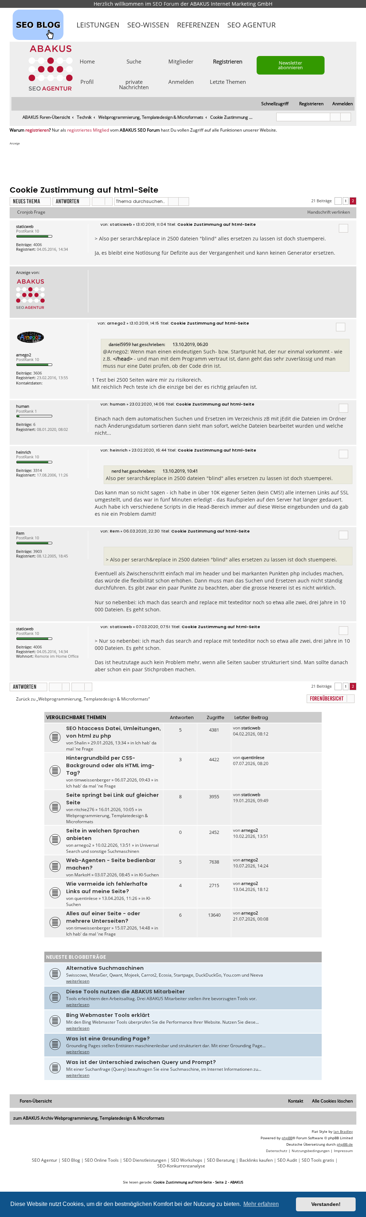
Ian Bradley (343, 1131)
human (22, 406)
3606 (37, 373)
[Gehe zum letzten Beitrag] (263, 728)
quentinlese (252, 757)
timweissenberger (92, 780)
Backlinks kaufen (256, 1160)
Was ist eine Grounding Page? (108, 1038)
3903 (37, 551)
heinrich (23, 452)
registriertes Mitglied (88, 130)
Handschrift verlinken (328, 212)
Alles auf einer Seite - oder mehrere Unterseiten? (103, 917)
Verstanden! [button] (326, 1204)
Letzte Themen (228, 81)
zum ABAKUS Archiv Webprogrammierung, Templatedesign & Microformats (88, 1118)
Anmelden (181, 81)
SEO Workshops (186, 1160)
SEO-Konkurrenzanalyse (181, 1166)
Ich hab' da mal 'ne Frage (91, 786)
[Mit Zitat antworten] (343, 228)
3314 (37, 470)
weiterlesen (77, 981)
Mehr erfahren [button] (261, 1204)
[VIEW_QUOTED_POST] (169, 344)
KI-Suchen (149, 875)
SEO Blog (71, 1160)
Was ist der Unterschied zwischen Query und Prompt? (141, 1062)
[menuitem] (339, 104)
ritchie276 (84, 809)
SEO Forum (166, 3)
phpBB (287, 1137)
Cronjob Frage (31, 212)
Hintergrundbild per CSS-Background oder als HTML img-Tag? (110, 765)
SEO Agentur (251, 25)
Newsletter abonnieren (290, 65)
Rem (20, 533)
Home (87, 61)
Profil (87, 81)
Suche (134, 61)
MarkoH (82, 875)
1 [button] (345, 201)
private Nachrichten (134, 84)
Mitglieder (180, 61)
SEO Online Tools (102, 1160)
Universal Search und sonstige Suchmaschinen (112, 848)
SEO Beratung (221, 1160)
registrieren (37, 130)
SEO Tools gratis (318, 1160)
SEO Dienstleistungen (144, 1160)
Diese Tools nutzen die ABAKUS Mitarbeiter (125, 991)
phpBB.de (345, 1144)
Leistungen (97, 25)
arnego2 (23, 354)
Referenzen (198, 25)
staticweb (25, 226)
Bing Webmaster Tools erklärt (108, 1015)
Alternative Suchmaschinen (105, 968)
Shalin (80, 743)
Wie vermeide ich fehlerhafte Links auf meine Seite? (107, 887)
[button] (338, 201)
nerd (116, 471)
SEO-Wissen (148, 25)
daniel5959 (120, 344)
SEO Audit (287, 1160)
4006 (37, 244)
